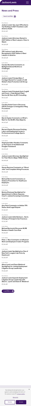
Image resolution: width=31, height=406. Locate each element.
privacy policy (21, 394)
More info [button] (15, 397)
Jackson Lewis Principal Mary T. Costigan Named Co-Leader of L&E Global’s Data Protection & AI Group (14, 80)
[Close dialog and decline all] (29, 389)
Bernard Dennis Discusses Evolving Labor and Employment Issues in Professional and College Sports (14, 131)
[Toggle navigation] (27, 2)
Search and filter (8, 16)
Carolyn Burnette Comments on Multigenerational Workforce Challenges (13, 66)
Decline (10, 402)
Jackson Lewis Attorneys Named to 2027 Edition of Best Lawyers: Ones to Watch (15, 40)
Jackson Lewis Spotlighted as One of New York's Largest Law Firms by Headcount (15, 253)
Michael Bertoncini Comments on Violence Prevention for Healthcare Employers (14, 181)
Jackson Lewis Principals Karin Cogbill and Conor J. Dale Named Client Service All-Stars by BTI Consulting (15, 93)
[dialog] (15, 397)
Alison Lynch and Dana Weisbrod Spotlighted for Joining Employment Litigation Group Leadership (14, 266)
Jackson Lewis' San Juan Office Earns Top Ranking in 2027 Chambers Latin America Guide (15, 27)
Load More (7, 291)
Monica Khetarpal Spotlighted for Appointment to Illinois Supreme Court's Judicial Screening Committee (15, 194)
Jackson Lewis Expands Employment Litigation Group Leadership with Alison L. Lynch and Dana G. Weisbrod (15, 279)
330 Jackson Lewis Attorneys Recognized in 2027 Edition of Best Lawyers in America (14, 53)
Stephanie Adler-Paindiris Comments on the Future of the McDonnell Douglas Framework (15, 144)
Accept (21, 402)
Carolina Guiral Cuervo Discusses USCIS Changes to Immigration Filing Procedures (15, 106)
